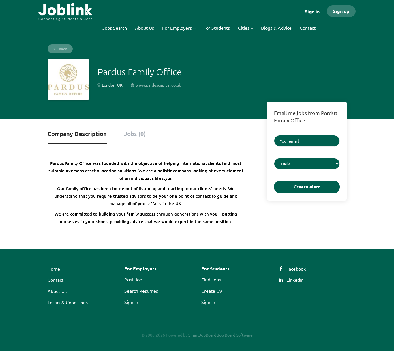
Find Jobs (211, 279)
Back (62, 48)
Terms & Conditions (68, 302)
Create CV (211, 291)
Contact (55, 280)
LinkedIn (295, 280)
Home (54, 269)
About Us (57, 291)
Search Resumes (141, 291)
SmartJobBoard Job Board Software (220, 334)
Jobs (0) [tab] (135, 133)
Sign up (341, 11)
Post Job (133, 279)
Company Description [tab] (77, 133)
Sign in (312, 11)
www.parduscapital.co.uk (158, 84)
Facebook (296, 269)
